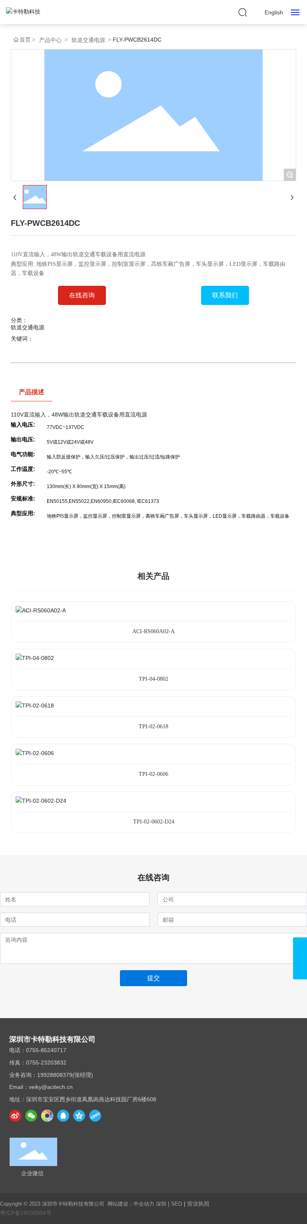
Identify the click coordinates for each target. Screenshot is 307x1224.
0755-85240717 (46, 1050)
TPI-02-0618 (153, 727)
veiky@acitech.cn (51, 1087)
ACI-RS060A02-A (153, 631)
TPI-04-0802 (153, 679)
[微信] (31, 1116)
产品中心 (50, 40)
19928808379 (54, 1075)
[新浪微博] (15, 1116)
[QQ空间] (79, 1116)
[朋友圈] (47, 1116)
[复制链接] (95, 1116)
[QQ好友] (63, 1116)
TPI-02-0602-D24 (153, 822)
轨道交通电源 (88, 40)
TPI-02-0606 (153, 774)
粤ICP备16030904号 (26, 1213)
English (274, 12)
